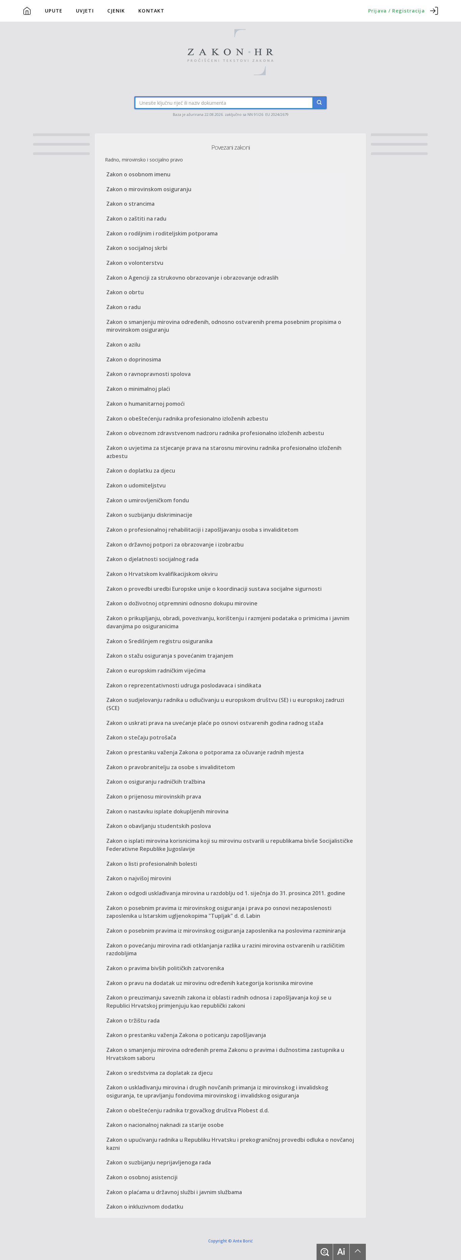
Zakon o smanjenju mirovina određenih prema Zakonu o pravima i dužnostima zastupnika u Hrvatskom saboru (225, 1054)
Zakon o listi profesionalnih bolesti (151, 863)
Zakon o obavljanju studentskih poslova (158, 826)
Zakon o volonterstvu (134, 263)
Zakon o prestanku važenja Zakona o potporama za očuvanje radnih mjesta (205, 752)
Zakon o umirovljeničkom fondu (147, 500)
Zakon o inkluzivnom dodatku (144, 1206)
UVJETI (85, 10)
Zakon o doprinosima (133, 359)
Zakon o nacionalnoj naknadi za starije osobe (165, 1125)
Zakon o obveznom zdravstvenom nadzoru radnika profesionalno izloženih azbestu (215, 433)
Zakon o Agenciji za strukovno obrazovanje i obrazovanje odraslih (192, 277)
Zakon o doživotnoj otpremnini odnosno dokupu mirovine (181, 603)
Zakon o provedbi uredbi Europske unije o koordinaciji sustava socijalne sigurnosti (214, 589)
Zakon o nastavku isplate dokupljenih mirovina (167, 811)
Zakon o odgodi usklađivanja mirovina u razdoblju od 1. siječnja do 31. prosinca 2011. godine (225, 893)
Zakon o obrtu (125, 292)
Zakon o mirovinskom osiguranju (148, 189)
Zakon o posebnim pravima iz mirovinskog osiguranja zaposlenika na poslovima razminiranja (226, 930)
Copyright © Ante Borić (230, 1240)
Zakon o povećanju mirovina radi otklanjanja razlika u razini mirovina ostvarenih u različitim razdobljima (225, 949)
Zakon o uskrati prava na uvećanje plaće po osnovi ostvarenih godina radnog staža (214, 723)
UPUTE (53, 10)
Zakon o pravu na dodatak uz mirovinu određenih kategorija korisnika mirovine (209, 983)
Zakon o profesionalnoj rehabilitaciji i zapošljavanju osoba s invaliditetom (202, 529)
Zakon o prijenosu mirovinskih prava (153, 796)
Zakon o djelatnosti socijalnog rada (152, 559)
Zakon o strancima (130, 203)
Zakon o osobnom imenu (138, 174)
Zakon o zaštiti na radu (136, 218)
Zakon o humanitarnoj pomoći (145, 403)
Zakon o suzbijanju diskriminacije (149, 515)
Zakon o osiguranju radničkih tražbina (155, 781)
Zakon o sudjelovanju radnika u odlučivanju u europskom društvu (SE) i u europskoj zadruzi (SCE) (225, 704)
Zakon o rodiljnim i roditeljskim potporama (162, 233)
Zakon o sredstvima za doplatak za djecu (159, 1073)
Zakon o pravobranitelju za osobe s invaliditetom (170, 767)
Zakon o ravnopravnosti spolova (148, 374)
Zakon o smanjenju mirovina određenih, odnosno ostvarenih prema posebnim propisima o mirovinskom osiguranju (223, 326)
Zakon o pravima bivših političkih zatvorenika (165, 968)
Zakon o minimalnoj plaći (138, 389)
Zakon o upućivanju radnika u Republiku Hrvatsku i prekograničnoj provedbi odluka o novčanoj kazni (230, 1144)
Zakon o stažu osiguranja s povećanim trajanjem (169, 655)
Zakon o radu (123, 307)
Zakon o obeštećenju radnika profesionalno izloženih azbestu (187, 418)
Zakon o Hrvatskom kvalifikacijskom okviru (162, 574)
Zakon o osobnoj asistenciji (142, 1177)
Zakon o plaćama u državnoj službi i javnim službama (174, 1192)
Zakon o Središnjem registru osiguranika (159, 641)
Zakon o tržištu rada (133, 1020)
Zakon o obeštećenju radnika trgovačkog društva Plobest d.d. (187, 1110)
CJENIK (116, 10)
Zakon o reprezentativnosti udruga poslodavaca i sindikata (183, 685)
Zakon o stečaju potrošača (141, 737)
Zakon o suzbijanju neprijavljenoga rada (158, 1162)
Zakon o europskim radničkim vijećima (156, 670)
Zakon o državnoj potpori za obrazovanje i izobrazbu (175, 544)
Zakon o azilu (123, 344)
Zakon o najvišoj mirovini (138, 878)
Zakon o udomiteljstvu (136, 485)
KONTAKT (151, 10)
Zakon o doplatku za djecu (140, 470)
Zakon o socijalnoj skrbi (136, 248)
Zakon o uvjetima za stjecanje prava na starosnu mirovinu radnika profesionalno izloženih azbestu (224, 452)
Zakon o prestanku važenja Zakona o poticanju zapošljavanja (186, 1035)
